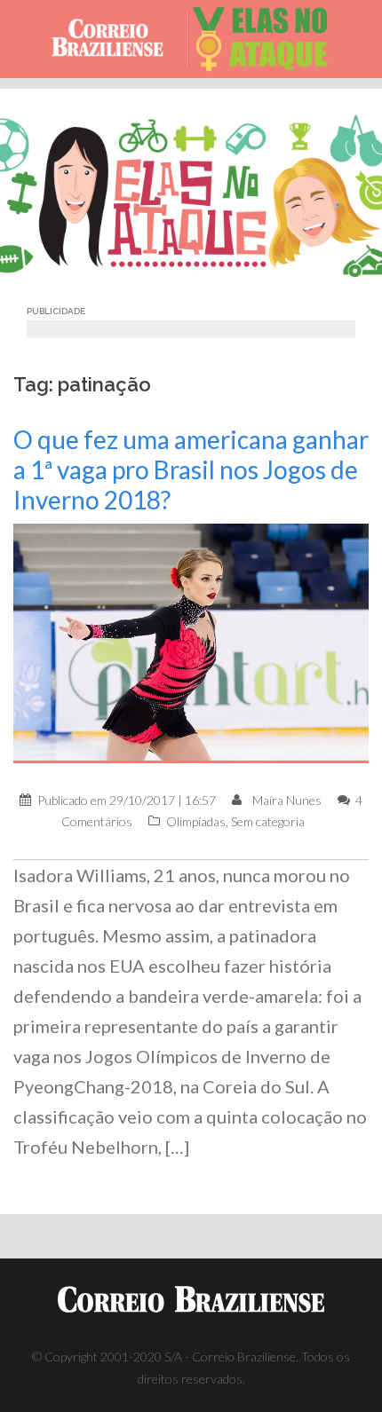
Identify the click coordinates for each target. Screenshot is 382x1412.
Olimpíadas (196, 821)
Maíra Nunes (287, 800)
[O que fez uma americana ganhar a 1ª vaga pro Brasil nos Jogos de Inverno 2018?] (191, 642)
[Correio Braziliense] (115, 39)
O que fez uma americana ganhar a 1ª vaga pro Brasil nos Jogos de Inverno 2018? (191, 469)
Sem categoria (268, 821)
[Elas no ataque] (268, 39)
